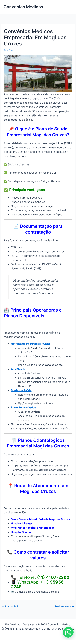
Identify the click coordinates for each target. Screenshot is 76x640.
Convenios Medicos (23, 6)
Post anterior (11, 606)
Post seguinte (64, 606)
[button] (68, 632)
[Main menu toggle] (68, 7)
